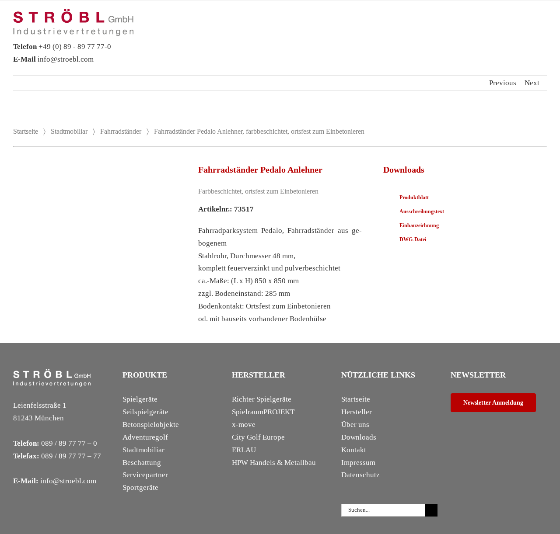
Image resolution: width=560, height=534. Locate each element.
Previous (502, 83)
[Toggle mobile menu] (543, 22)
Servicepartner (145, 475)
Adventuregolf (145, 437)
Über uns (355, 424)
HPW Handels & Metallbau (274, 462)
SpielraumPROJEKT (263, 412)
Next (532, 83)
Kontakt (353, 450)
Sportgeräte (140, 487)
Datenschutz (360, 475)
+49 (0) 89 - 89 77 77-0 (62, 46)
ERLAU (244, 450)
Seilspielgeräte (145, 412)
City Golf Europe (258, 437)
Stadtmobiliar (69, 131)
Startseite (25, 131)
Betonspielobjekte (150, 424)
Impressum (358, 462)
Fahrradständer (120, 131)
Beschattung (141, 462)
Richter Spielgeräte (261, 399)
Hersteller (356, 412)
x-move (244, 424)
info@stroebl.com (53, 59)
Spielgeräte (140, 399)
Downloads (358, 437)
